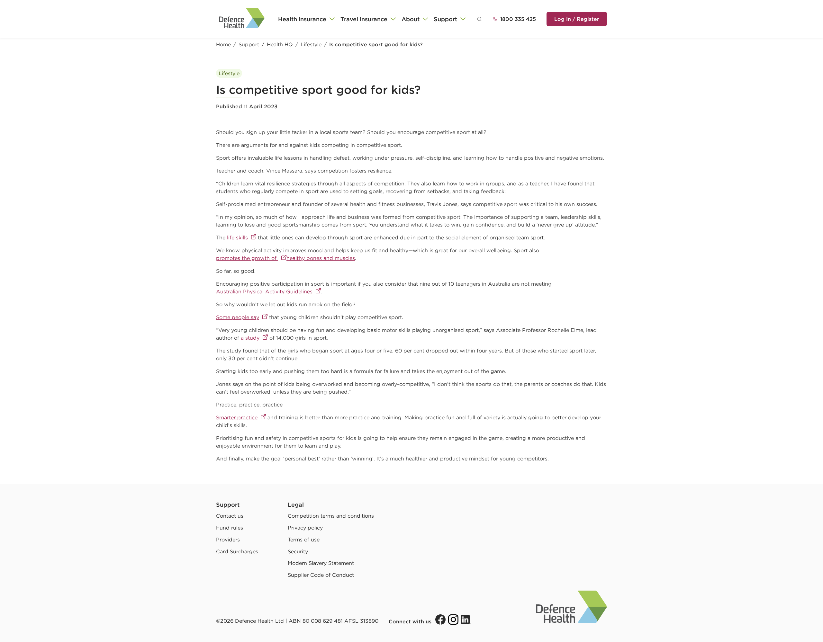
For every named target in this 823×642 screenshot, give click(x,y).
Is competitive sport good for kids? (376, 44)
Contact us (229, 516)
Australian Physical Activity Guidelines (264, 291)
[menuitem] (306, 19)
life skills (237, 237)
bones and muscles (330, 258)
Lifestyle (311, 44)
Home (223, 44)
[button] (306, 19)
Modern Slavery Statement (321, 563)
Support (249, 44)
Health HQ (280, 44)
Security (298, 551)
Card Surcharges (237, 551)
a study (250, 337)
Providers (228, 539)
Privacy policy (305, 527)
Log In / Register (576, 19)
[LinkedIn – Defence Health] (466, 619)
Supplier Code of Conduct (321, 575)
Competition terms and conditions (331, 516)
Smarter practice (237, 417)
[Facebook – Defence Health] (440, 619)
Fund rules (229, 527)
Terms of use (304, 539)
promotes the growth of (247, 258)
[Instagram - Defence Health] (453, 619)
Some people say (237, 317)
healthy (296, 258)
